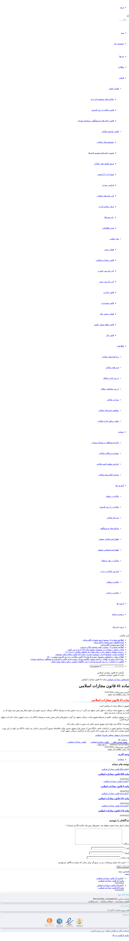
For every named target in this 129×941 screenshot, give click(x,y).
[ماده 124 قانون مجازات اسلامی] (115, 806)
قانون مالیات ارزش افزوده (103, 110)
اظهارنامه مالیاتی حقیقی (109, 539)
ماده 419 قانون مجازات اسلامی (111, 888)
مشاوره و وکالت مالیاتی (109, 453)
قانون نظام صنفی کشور (104, 325)
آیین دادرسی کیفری (106, 271)
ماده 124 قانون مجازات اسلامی (113, 810)
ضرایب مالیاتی (113, 400)
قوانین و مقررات (122, 901)
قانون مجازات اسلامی (105, 260)
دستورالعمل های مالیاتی (104, 164)
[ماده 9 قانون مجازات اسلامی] (116, 781)
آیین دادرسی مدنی (106, 282)
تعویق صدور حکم (120, 742)
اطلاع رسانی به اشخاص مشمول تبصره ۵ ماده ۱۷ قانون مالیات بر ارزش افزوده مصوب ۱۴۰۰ (85, 657)
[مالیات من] (123, 20)
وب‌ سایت (125, 858)
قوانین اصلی (114, 88)
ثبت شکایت (93, 901)
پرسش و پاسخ (118, 614)
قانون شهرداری (107, 303)
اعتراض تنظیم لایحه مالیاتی (107, 464)
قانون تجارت (108, 292)
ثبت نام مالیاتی (113, 518)
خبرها (121, 56)
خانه (127, 679)
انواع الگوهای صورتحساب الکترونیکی (108, 642)
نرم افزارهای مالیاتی (110, 357)
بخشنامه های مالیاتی (105, 142)
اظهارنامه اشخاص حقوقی (108, 550)
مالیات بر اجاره (112, 593)
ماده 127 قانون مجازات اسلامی (111, 881)
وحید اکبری (123, 754)
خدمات (121, 432)
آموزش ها (120, 485)
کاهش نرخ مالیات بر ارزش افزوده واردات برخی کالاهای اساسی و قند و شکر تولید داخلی (87, 662)
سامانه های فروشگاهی (109, 528)
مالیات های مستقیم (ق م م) (102, 99)
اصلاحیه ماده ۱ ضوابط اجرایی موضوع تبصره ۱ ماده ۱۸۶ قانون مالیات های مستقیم (89, 654)
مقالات (121, 67)
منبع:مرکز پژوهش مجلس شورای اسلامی (112, 735)
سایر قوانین (114, 239)
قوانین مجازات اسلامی (76, 742)
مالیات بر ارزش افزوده (109, 507)
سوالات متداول (106, 901)
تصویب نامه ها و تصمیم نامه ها (101, 153)
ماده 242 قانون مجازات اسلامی (113, 798)
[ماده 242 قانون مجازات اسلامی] (115, 793)
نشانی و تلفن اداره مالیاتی (108, 421)
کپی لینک (101, 744)
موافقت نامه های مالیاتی (108, 410)
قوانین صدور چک (107, 314)
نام (127, 848)
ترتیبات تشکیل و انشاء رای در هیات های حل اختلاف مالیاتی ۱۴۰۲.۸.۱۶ (94, 652)
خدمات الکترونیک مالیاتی (108, 475)
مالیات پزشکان (112, 582)
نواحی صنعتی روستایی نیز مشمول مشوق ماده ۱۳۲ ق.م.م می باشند (96, 650)
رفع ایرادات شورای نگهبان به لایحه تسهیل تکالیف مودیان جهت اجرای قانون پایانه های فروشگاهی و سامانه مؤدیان (77, 659)
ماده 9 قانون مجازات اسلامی (115, 786)
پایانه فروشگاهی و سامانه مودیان (105, 443)
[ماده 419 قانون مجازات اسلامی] (110, 885)
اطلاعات (120, 346)
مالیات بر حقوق (112, 496)
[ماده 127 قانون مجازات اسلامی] (110, 878)
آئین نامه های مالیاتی (105, 196)
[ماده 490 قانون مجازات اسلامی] (115, 769)
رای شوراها (109, 217)
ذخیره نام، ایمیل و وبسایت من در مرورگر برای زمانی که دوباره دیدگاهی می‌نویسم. (92, 862)
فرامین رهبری (108, 185)
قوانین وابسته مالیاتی (110, 131)
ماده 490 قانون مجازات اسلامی (113, 774)
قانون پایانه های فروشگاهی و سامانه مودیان (95, 121)
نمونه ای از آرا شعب (105, 174)
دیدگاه (125, 844)
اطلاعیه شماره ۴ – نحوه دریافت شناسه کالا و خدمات (102, 647)
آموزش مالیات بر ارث (110, 571)
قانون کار (110, 335)
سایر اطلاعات (108, 228)
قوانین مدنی (109, 249)
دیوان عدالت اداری (106, 206)
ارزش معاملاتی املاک (110, 389)
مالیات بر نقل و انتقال (110, 561)
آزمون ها (120, 603)
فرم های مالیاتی (112, 367)
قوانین (121, 78)
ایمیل (126, 853)
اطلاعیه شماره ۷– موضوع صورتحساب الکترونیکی (103, 640)
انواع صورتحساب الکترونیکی (112, 645)
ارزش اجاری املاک (111, 378)
